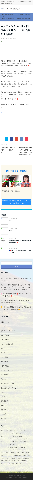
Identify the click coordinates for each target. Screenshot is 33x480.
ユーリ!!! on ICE (5, 452)
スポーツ (3, 348)
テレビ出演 (4, 357)
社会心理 (3, 414)
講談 (13, 463)
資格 (17, 463)
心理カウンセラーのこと (8, 388)
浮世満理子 (23, 461)
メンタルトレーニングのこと (10, 370)
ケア (17, 439)
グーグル (12, 439)
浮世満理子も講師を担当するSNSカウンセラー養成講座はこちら (16, 202)
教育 (6, 461)
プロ (14, 444)
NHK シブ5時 (9, 430)
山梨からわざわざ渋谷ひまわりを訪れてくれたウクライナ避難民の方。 (15, 301)
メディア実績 (5, 366)
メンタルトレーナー (6, 450)
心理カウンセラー (5, 458)
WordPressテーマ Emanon (20, 477)
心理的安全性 (26, 458)
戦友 (10, 230)
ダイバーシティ (6, 353)
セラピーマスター (24, 441)
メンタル (23, 447)
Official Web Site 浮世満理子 (17, 475)
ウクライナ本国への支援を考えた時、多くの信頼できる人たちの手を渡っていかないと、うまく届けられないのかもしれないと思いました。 (15, 287)
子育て (10, 455)
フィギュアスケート (6, 444)
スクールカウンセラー (8, 344)
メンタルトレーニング (18, 450)
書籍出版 (3, 405)
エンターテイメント (6, 436)
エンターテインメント (18, 436)
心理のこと (4, 392)
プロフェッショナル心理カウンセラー (10, 447)
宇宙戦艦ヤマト (17, 455)
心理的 (19, 458)
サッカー (3, 441)
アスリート (4, 433)
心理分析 (3, 396)
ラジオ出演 (4, 374)
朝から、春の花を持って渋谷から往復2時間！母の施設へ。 (16, 279)
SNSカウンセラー (6, 322)
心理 (29, 455)
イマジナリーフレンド (8, 331)
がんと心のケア (6, 335)
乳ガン (18, 452)
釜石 (21, 463)
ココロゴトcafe (23, 439)
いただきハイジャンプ (19, 430)
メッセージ (4, 361)
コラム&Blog (5, 339)
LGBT (2, 430)
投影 (2, 461)
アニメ (3, 326)
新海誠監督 (12, 461)
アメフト (11, 433)
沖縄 (18, 461)
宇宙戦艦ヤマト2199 (7, 383)
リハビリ (13, 452)
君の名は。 (4, 455)
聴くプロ (3, 463)
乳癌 (23, 452)
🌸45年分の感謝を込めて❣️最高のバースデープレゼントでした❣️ (16, 295)
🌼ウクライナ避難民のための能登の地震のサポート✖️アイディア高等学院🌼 (16, 308)
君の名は (3, 379)
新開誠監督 (4, 401)
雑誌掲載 (3, 418)
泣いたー (11, 220)
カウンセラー (4, 439)
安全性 (24, 455)
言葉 (8, 463)
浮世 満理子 (13, 38)
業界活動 (3, 410)
